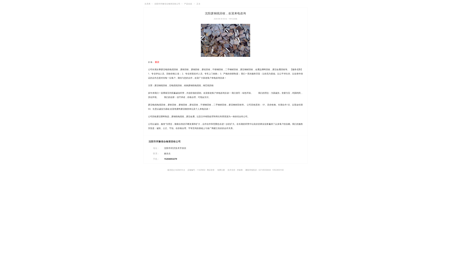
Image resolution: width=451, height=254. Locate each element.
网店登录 (210, 170)
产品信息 (188, 3)
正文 (198, 3)
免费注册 (221, 170)
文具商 (147, 3)
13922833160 (278, 170)
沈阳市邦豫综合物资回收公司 (167, 3)
